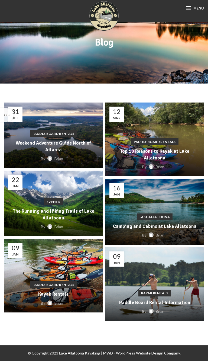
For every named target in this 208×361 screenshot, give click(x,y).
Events (53, 202)
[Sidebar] (7, 115)
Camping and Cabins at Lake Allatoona (155, 226)
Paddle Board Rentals (53, 134)
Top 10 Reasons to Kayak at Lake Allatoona (154, 154)
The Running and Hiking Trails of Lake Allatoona (53, 214)
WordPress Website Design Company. (148, 353)
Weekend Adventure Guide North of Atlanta (53, 146)
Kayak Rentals (53, 294)
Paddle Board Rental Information (154, 302)
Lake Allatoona (154, 217)
